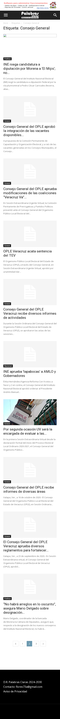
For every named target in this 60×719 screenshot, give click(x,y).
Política (7, 59)
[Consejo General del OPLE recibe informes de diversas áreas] (30, 470)
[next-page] (43, 643)
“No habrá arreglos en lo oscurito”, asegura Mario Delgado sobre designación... (29, 608)
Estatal (7, 121)
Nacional (8, 366)
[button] (5, 15)
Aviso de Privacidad (15, 691)
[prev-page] (15, 643)
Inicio (5, 23)
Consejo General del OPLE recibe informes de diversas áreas (28, 489)
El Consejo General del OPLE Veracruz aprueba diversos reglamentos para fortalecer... (26, 546)
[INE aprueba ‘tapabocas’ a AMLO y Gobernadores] (30, 354)
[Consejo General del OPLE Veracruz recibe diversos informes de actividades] (30, 292)
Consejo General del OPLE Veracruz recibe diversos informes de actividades (29, 313)
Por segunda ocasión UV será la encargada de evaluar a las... (27, 431)
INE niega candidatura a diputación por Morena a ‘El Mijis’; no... (29, 68)
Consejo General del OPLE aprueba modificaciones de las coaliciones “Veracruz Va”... (30, 193)
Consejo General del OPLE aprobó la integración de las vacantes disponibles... (29, 131)
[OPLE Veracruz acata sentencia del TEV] (30, 234)
